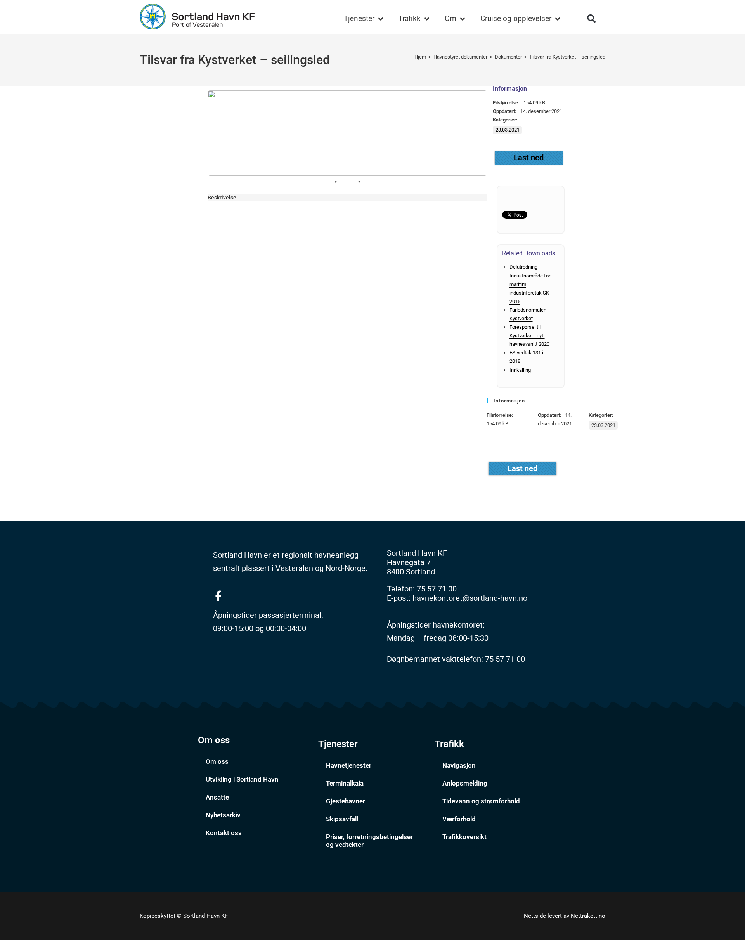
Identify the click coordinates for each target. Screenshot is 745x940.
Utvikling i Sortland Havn (242, 779)
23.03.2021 (508, 130)
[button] (591, 18)
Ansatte (217, 797)
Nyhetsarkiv (223, 815)
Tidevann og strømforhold (481, 801)
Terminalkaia (345, 783)
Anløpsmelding (464, 783)
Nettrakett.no (588, 915)
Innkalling (520, 370)
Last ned (529, 157)
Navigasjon (459, 765)
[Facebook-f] (218, 595)
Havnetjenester (348, 765)
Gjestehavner (345, 801)
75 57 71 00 (437, 588)
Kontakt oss (224, 833)
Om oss (217, 761)
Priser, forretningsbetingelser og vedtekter (369, 840)
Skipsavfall (342, 819)
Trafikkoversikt (464, 837)
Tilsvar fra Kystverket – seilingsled (567, 57)
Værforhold (459, 819)
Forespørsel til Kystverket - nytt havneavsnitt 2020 (529, 335)
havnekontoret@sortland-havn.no (469, 598)
